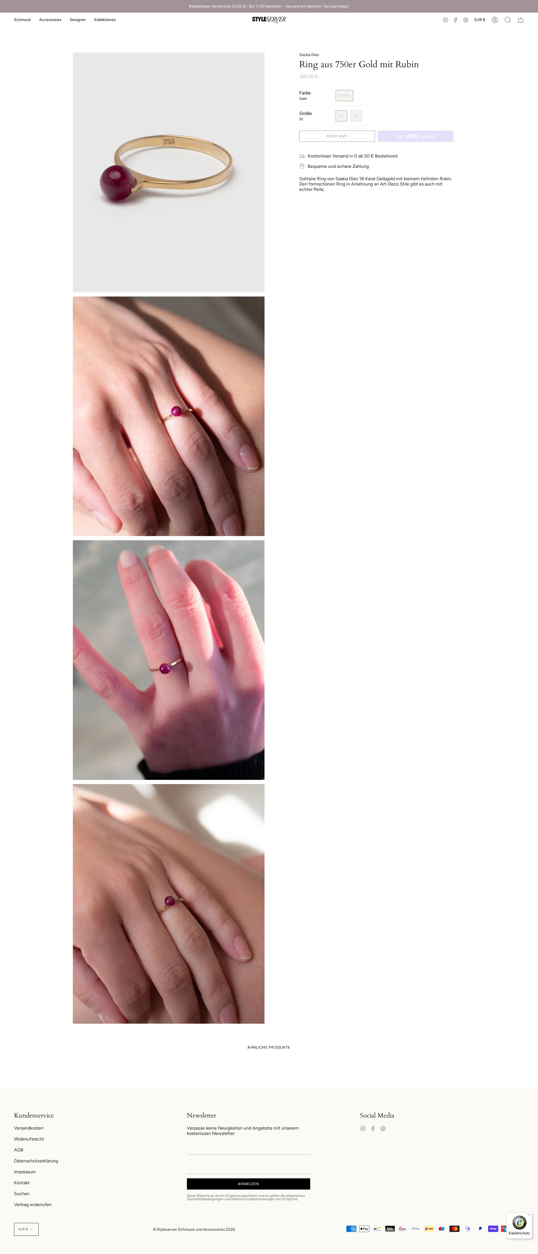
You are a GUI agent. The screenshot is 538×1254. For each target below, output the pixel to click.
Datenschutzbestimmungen (253, 1199)
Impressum (25, 1171)
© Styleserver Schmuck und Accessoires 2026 (194, 1229)
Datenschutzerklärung (36, 1160)
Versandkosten (28, 1128)
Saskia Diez (309, 54)
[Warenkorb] (520, 20)
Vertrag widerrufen (33, 1204)
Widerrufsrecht (29, 1139)
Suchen (21, 1193)
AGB (18, 1150)
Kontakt (22, 1182)
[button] (22, 20)
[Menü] (529, 1216)
